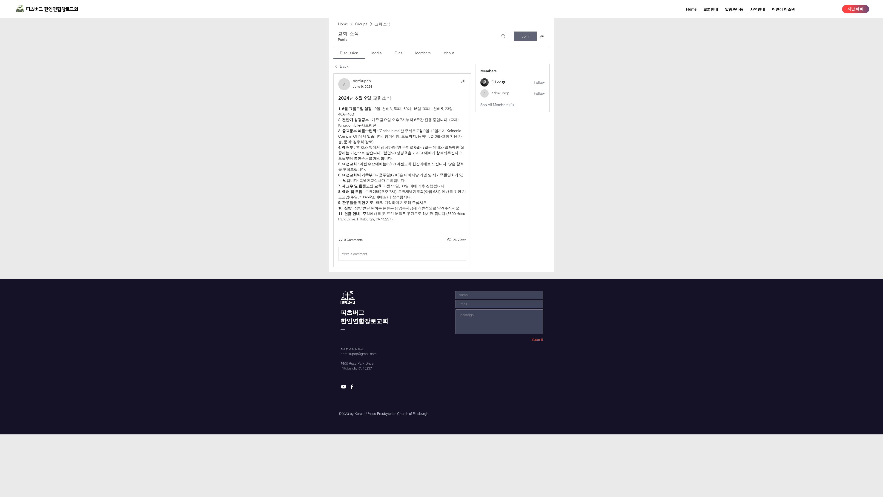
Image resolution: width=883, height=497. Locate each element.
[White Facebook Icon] (352, 387)
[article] (402, 170)
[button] (734, 9)
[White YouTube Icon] (344, 387)
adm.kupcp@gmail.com (359, 354)
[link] (349, 53)
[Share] (463, 81)
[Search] (503, 36)
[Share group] (542, 36)
